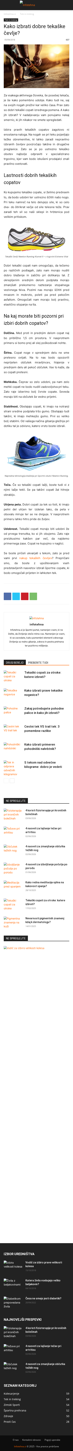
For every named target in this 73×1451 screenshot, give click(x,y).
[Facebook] (7, 596)
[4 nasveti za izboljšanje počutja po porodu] (13, 869)
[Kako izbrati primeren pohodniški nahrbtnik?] (13, 748)
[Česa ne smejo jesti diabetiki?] (13, 1303)
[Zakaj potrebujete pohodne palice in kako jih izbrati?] (13, 712)
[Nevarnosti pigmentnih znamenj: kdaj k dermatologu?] (13, 923)
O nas (16, 1439)
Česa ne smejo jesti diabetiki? (43, 1298)
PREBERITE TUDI (38, 662)
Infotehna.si (10, 14)
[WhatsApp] (33, 596)
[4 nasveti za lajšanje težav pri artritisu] (13, 833)
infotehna (37, 624)
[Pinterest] (24, 596)
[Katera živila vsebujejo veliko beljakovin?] (13, 1285)
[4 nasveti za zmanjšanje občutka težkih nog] (13, 851)
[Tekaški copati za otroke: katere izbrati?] (13, 676)
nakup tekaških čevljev (35, 558)
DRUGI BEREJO (15, 662)
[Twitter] (16, 596)
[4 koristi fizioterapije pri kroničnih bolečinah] (13, 815)
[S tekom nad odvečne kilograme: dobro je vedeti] (13, 768)
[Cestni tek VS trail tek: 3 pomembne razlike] (13, 730)
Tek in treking (27, 14)
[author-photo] (36, 618)
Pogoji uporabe (52, 1439)
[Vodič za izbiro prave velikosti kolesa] (13, 1267)
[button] (6, 5)
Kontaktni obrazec (31, 1439)
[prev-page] (6, 780)
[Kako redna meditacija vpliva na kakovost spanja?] (13, 887)
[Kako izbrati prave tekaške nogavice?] (13, 694)
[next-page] (12, 780)
